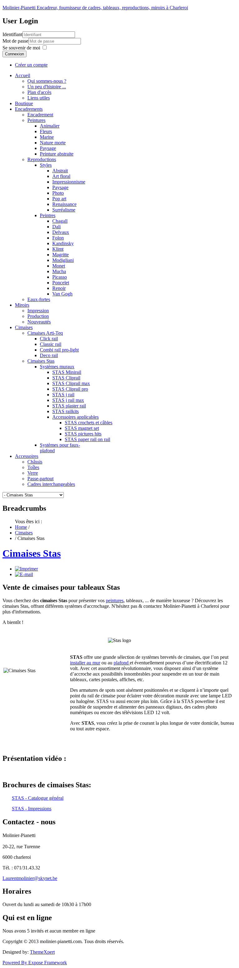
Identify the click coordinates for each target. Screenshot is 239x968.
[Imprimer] (26, 568)
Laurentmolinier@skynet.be (29, 878)
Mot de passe (15, 41)
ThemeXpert (42, 952)
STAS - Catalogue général (37, 798)
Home (21, 527)
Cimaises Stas (31, 553)
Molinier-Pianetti (95, 7)
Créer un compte (31, 64)
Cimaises (24, 532)
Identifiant (12, 34)
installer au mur (85, 662)
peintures (115, 600)
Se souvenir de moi (21, 47)
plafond (122, 662)
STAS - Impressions (31, 808)
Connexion (14, 54)
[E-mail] (24, 574)
